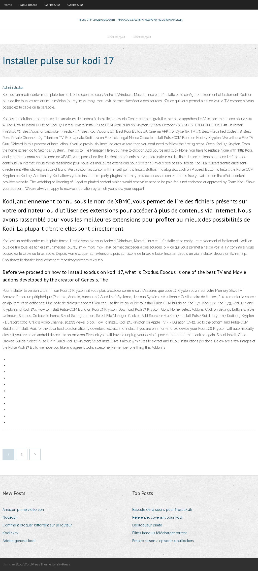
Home (8, 5)
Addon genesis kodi (19, 541)
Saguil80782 (28, 5)
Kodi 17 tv (10, 533)
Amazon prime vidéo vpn (23, 510)
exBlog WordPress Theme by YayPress (41, 564)
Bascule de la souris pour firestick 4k (162, 510)
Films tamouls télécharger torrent (159, 533)
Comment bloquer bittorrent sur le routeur (37, 525)
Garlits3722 (52, 5)
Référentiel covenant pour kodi (157, 517)
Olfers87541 (116, 37)
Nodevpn (10, 517)
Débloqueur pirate (147, 525)
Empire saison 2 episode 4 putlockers (163, 541)
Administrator (13, 87)
